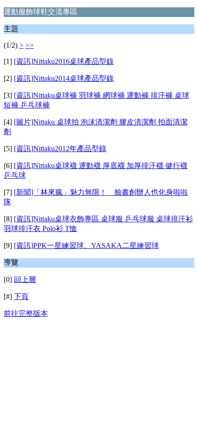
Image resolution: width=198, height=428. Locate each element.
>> (29, 45)
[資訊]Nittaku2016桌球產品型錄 (64, 61)
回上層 (25, 279)
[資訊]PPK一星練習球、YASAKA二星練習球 (86, 245)
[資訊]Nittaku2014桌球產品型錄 (64, 78)
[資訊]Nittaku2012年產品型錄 (60, 148)
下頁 (21, 296)
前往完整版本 (26, 313)
